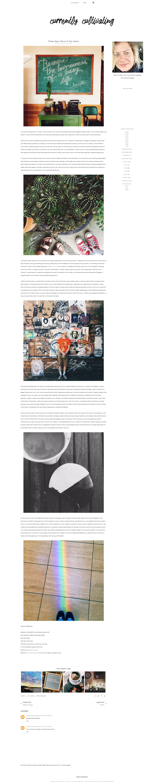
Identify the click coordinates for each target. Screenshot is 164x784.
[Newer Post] (34, 703)
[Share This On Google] (104, 696)
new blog (54, 266)
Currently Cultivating (84, 781)
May (125, 171)
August (125, 162)
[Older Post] (95, 703)
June (125, 168)
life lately (31, 696)
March (125, 177)
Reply (27, 721)
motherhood (41, 696)
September (125, 158)
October (125, 155)
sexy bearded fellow (32, 653)
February (125, 180)
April (125, 174)
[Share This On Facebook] (95, 696)
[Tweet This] (98, 696)
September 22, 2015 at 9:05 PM (43, 715)
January (125, 184)
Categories (75, 2)
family (23, 696)
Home (85, 2)
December (125, 149)
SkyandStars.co (108, 781)
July (125, 165)
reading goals (34, 650)
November (125, 152)
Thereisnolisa (30, 715)
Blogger (61, 781)
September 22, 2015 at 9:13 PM (43, 726)
